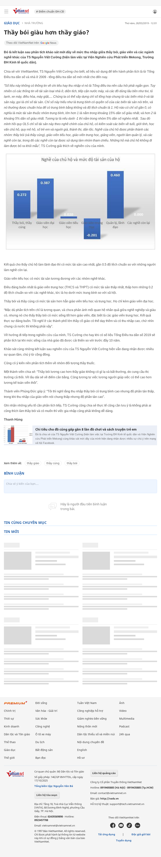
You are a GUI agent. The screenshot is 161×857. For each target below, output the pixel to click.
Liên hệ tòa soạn (46, 795)
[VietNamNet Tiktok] (129, 827)
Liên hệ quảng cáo (104, 773)
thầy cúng (52, 463)
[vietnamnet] (21, 14)
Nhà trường (34, 23)
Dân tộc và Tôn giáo (17, 734)
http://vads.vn (109, 798)
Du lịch (40, 742)
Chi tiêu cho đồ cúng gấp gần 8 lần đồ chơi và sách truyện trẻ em (86, 429)
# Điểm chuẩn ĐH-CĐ (50, 11)
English (82, 750)
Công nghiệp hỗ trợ (90, 711)
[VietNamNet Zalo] (137, 827)
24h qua (124, 734)
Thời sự (9, 718)
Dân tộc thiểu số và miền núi (96, 734)
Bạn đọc (40, 758)
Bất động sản (44, 750)
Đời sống (41, 703)
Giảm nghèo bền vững (92, 718)
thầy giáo (33, 463)
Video (122, 711)
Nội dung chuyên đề (90, 742)
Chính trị (10, 711)
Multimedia (126, 718)
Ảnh (121, 703)
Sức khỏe (41, 718)
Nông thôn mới (87, 726)
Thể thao (10, 742)
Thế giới (9, 758)
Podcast (124, 726)
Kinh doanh (11, 726)
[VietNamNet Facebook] (112, 827)
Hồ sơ (81, 758)
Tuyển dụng (123, 840)
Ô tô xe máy (43, 734)
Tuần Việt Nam (87, 703)
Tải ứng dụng (106, 834)
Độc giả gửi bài (141, 834)
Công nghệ (42, 726)
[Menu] (6, 11)
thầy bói (72, 463)
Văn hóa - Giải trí (46, 711)
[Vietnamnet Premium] (15, 705)
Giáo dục (12, 23)
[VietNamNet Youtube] (121, 827)
